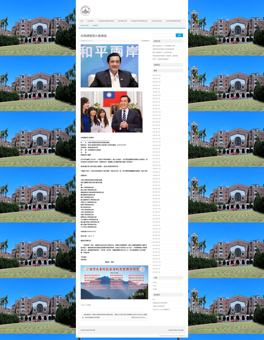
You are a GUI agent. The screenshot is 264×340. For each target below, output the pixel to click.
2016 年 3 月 (156, 252)
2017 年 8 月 (156, 212)
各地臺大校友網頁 (157, 21)
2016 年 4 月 (156, 248)
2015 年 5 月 (156, 272)
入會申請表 (90, 21)
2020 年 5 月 (156, 178)
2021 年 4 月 (156, 155)
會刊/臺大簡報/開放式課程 (173, 21)
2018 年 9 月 (156, 192)
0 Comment (145, 41)
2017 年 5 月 (156, 218)
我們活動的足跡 (122, 21)
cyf (84, 41)
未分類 (155, 289)
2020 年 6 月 (156, 175)
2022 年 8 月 (156, 125)
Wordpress (182, 335)
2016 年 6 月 (156, 242)
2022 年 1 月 (156, 135)
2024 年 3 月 (156, 88)
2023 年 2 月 (156, 105)
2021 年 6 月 (156, 148)
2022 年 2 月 (156, 132)
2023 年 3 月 (156, 102)
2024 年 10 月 (157, 82)
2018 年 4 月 (156, 198)
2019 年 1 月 (156, 185)
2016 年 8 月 (156, 235)
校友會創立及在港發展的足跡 (139, 21)
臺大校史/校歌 (84, 25)
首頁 (82, 21)
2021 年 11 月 (157, 142)
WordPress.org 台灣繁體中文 (161, 309)
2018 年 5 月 (156, 195)
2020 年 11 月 (157, 168)
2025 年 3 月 (156, 78)
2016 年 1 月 (156, 258)
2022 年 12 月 (157, 112)
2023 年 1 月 (156, 108)
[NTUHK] (85, 15)
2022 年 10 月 (157, 118)
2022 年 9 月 (156, 122)
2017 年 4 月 (156, 222)
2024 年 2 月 (156, 92)
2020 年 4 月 (156, 182)
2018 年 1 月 (156, 205)
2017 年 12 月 (157, 208)
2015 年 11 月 (157, 265)
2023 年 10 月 (157, 95)
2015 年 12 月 (157, 262)
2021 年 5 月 (156, 152)
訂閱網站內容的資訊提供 (160, 303)
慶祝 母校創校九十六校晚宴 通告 (162, 52)
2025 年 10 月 (157, 75)
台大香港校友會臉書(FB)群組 (106, 21)
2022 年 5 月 (156, 128)
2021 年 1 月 (156, 162)
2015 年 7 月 (156, 268)
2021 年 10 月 (157, 145)
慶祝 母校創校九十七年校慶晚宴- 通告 (164, 45)
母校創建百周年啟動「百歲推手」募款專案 (165, 55)
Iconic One (163, 335)
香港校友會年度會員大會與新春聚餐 (163, 49)
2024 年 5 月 (156, 85)
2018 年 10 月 (157, 188)
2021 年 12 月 (157, 138)
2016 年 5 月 (156, 245)
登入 (154, 299)
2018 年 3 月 (156, 202)
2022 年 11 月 (157, 115)
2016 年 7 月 (156, 238)
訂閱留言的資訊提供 (159, 306)
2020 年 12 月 (157, 165)
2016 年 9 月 (156, 232)
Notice (89, 305)
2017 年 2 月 (156, 225)
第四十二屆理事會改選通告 (161, 59)
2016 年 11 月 (157, 228)
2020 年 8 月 (156, 172)
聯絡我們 (95, 25)
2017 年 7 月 (156, 215)
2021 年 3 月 (156, 158)
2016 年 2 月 (156, 255)
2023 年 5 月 (156, 98)
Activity (155, 282)
